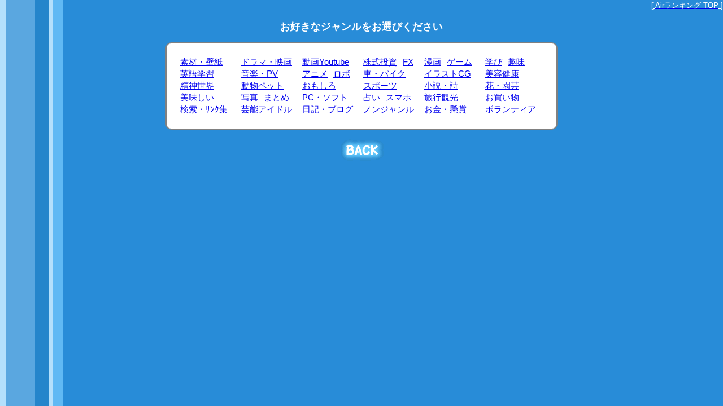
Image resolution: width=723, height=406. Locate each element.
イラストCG (447, 73)
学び (493, 62)
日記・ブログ (327, 109)
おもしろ (319, 85)
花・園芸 (502, 85)
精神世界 (197, 85)
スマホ (398, 97)
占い (371, 97)
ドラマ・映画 (266, 62)
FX (408, 62)
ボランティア (510, 109)
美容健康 (502, 73)
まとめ (276, 97)
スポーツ (380, 85)
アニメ (315, 73)
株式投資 (380, 62)
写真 (249, 97)
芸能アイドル (266, 109)
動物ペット (262, 85)
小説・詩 (441, 85)
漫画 (432, 62)
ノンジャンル (388, 109)
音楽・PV (259, 73)
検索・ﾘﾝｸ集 (204, 109)
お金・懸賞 (445, 109)
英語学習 (197, 73)
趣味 (516, 62)
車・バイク (384, 73)
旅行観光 (441, 97)
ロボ (341, 73)
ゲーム (459, 62)
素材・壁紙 (201, 62)
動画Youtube (325, 62)
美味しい (197, 97)
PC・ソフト (325, 97)
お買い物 (502, 97)
